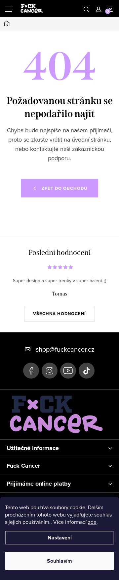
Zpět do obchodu (64, 188)
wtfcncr (50, 371)
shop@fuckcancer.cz (65, 349)
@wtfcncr (87, 371)
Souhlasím (59, 561)
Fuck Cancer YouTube (68, 371)
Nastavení (60, 537)
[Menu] (8, 8)
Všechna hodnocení (59, 313)
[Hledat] (86, 8)
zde (92, 521)
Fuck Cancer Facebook (31, 371)
